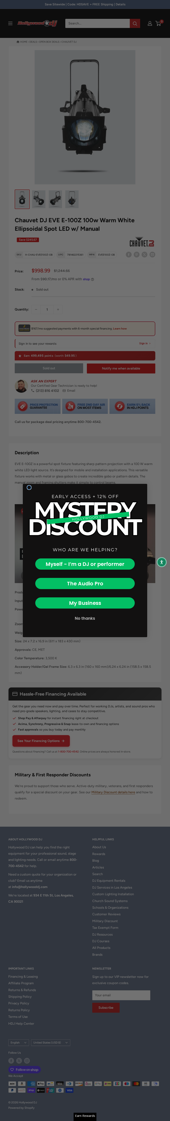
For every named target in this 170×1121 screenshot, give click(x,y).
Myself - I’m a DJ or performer (85, 564)
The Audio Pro (85, 583)
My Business (85, 603)
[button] (162, 562)
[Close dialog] (29, 487)
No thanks (85, 618)
